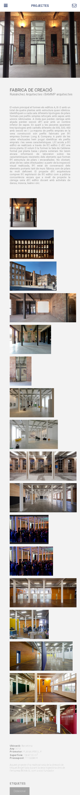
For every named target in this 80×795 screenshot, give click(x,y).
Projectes (40, 6)
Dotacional (20, 791)
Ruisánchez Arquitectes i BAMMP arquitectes (41, 94)
